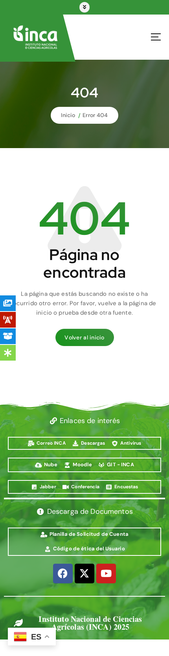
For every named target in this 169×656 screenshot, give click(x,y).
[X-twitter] (84, 573)
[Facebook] (63, 573)
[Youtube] (106, 573)
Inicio (68, 115)
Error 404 (95, 115)
